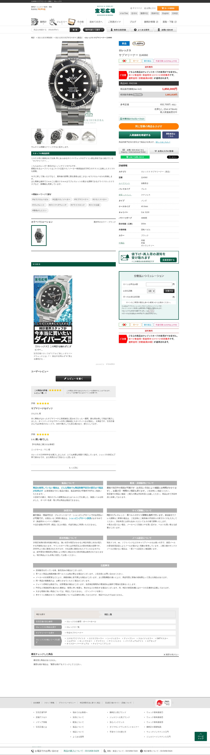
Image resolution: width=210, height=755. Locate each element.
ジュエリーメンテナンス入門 (158, 737)
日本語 (175, 13)
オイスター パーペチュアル (78, 644)
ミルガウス (71, 641)
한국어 (134, 13)
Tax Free (137, 94)
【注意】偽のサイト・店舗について (118, 703)
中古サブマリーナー (75, 633)
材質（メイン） (125, 195)
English (165, 13)
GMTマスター (162, 638)
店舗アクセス (41, 717)
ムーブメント (124, 183)
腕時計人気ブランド (118, 712)
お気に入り (151, 8)
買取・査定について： (116, 751)
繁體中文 (144, 13)
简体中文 (155, 13)
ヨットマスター (85, 641)
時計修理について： (152, 751)
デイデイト (100, 641)
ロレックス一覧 (73, 627)
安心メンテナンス (117, 722)
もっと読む (73, 468)
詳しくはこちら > (163, 142)
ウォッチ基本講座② (155, 717)
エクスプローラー (96, 638)
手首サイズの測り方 (118, 732)
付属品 (121, 243)
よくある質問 (78, 737)
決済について (78, 717)
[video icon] (53, 310)
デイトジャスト (115, 641)
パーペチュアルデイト (134, 641)
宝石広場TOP (41, 712)
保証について (78, 732)
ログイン (86, 393)
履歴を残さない (172, 654)
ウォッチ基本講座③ (155, 722)
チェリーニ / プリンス (102, 644)
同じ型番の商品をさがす (148, 126)
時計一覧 (108, 614)
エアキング (151, 641)
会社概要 (36, 703)
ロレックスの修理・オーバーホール (81, 621)
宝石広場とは (41, 727)
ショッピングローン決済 (80, 518)
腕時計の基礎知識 (154, 727)
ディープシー (129, 638)
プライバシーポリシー (67, 703)
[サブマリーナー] (39, 136)
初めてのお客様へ (80, 712)
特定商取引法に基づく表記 (90, 703)
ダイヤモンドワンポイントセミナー (124, 727)
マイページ (137, 8)
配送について (78, 722)
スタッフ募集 (49, 703)
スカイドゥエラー (145, 638)
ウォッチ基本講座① (155, 712)
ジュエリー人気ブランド (120, 717)
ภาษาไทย (124, 13)
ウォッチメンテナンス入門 (158, 732)
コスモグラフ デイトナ (76, 638)
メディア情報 (41, 722)
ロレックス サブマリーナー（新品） (156, 172)
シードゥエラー (113, 638)
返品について (78, 727)
